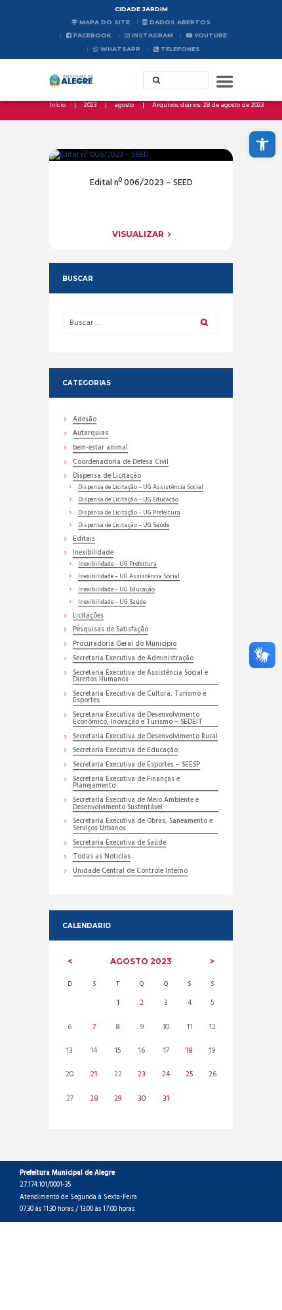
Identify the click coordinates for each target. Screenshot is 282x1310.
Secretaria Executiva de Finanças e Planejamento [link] (126, 783)
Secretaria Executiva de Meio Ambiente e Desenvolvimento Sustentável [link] (136, 804)
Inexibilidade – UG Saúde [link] (112, 602)
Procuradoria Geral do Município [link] (124, 645)
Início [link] (57, 105)
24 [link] (166, 1074)
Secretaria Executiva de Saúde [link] (119, 844)
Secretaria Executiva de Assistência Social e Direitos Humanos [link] (140, 677)
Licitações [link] (88, 617)
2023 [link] (90, 105)
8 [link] (117, 1027)
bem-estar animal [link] (100, 449)
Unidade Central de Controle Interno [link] (130, 872)
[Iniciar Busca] (152, 80)
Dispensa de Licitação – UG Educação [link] (128, 500)
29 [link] (117, 1098)
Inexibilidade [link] (93, 554)
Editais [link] (84, 540)
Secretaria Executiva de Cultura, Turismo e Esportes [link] (139, 698)
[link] (262, 144)
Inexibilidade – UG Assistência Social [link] (129, 577)
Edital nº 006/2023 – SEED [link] (141, 182)
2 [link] (142, 1002)
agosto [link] (124, 105)
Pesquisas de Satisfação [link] (110, 631)
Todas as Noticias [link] (102, 858)
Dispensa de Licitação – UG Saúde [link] (123, 525)
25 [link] (189, 1074)
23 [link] (142, 1074)
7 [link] (94, 1027)
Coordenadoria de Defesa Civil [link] (121, 463)
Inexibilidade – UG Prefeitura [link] (117, 564)
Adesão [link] (84, 421)
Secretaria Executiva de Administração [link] (133, 660)
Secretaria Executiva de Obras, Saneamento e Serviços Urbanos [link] (142, 825)
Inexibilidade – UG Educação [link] (116, 590)
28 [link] (94, 1098)
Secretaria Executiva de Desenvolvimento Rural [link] (145, 738)
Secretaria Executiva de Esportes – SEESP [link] (136, 766)
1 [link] (118, 1002)
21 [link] (94, 1074)
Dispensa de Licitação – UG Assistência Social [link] (140, 487)
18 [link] (189, 1050)
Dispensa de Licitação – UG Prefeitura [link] (129, 513)
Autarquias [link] (90, 434)
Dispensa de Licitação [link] (107, 477)
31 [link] (166, 1098)
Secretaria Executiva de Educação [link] (125, 751)
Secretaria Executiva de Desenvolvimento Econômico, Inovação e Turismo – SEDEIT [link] (138, 719)
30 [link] (142, 1098)
